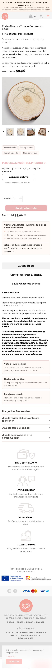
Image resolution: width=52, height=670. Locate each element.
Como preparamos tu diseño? (26, 274)
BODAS (10, 622)
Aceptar (14, 661)
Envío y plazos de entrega (26, 283)
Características (26, 266)
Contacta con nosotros (19, 633)
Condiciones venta (30, 635)
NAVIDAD (40, 622)
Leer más (11, 656)
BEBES (20, 622)
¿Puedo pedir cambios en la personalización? (17, 436)
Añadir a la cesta (26, 208)
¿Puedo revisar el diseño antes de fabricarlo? (20, 419)
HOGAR (29, 622)
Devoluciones (25, 638)
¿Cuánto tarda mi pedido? (16, 428)
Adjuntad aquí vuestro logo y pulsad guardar (22, 169)
